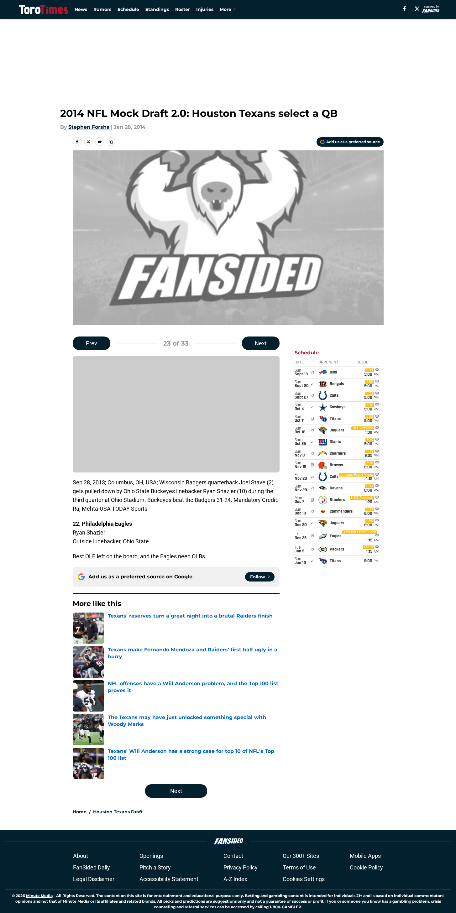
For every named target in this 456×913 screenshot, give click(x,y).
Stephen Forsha (89, 127)
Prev (91, 343)
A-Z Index (235, 879)
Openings (151, 856)
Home (79, 812)
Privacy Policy (240, 867)
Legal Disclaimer (93, 879)
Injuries (204, 9)
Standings (157, 9)
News (81, 9)
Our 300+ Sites (301, 856)
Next (261, 343)
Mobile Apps (365, 856)
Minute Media (39, 895)
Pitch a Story (155, 867)
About (80, 856)
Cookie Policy (366, 867)
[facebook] (404, 8)
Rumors (102, 9)
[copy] (111, 141)
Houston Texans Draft (118, 812)
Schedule (128, 9)
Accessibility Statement (168, 879)
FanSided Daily (91, 867)
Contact (233, 856)
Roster (182, 9)
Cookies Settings (304, 879)
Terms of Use (299, 867)
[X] (417, 8)
